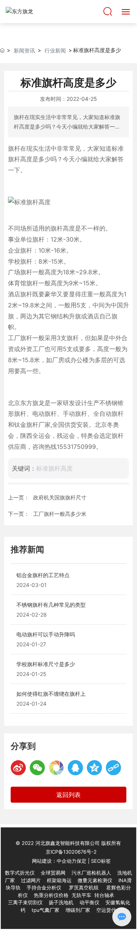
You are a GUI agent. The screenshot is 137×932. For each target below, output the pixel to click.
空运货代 (106, 910)
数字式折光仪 (20, 873)
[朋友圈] (56, 767)
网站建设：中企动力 (54, 861)
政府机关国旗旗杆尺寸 (59, 497)
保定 (81, 861)
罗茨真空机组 (84, 887)
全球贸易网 (53, 873)
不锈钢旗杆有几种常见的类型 (51, 604)
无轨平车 (81, 895)
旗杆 (51, 413)
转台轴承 (104, 895)
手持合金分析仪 (44, 887)
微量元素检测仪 (95, 880)
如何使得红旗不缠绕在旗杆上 (51, 693)
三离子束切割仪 (25, 902)
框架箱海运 (59, 880)
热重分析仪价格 (51, 895)
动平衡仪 (89, 902)
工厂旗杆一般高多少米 (59, 514)
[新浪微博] (18, 767)
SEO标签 (101, 861)
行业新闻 (55, 50)
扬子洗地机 (61, 902)
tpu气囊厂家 (45, 910)
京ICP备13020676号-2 (71, 852)
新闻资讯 (24, 50)
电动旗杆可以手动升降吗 (45, 634)
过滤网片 (31, 880)
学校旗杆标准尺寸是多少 (45, 664)
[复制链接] (113, 767)
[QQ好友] (75, 767)
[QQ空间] (94, 767)
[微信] (37, 767)
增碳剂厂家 (77, 910)
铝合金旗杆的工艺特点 (43, 575)
